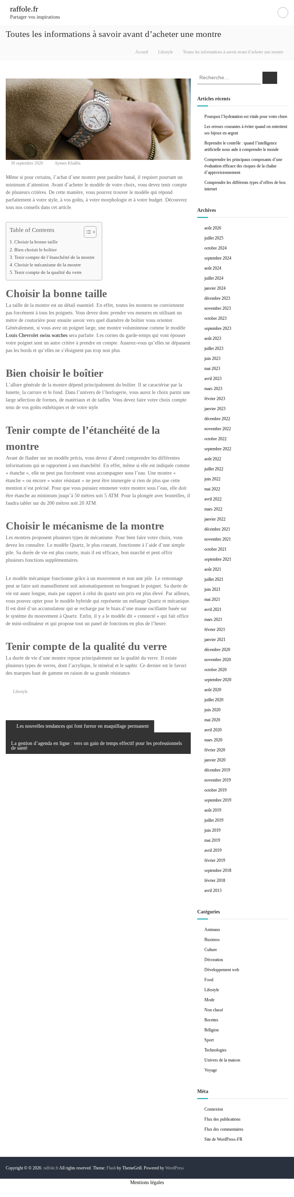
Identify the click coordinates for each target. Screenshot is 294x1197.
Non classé (213, 1009)
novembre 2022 (217, 428)
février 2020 (214, 749)
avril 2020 (213, 729)
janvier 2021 (215, 639)
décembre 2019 (217, 770)
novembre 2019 (217, 780)
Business (212, 939)
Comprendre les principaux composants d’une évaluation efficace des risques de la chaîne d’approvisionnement (243, 166)
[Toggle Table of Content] (87, 232)
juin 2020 (212, 709)
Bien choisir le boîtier (35, 249)
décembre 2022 (217, 418)
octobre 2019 (215, 790)
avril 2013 (213, 890)
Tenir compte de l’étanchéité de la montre (54, 257)
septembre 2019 (217, 800)
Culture (210, 949)
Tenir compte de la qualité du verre (48, 272)
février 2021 (214, 629)
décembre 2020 (217, 649)
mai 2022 (212, 488)
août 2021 (212, 569)
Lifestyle (165, 51)
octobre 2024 (215, 248)
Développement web (221, 969)
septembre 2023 (217, 328)
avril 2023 (213, 378)
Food (208, 979)
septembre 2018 (217, 870)
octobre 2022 (215, 438)
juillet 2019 (213, 820)
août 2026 (212, 228)
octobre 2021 (215, 549)
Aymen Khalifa (67, 163)
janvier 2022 (215, 519)
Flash (111, 1167)
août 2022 (212, 458)
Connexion (213, 1109)
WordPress (174, 1167)
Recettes (211, 1019)
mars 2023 (213, 388)
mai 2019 (212, 840)
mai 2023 (212, 368)
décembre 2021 (217, 529)
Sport (209, 1039)
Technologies (215, 1050)
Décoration (213, 959)
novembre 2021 (217, 539)
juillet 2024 (213, 278)
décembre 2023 (217, 298)
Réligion (211, 1029)
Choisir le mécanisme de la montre (47, 264)
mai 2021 (212, 599)
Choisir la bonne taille (36, 241)
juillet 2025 (213, 238)
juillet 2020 (213, 699)
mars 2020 (213, 739)
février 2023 (214, 398)
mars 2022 (213, 509)
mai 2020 (212, 719)
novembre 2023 (217, 308)
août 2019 (212, 810)
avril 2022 (213, 499)
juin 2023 (212, 358)
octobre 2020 (215, 669)
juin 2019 (212, 830)
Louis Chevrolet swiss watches (36, 335)
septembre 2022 (217, 448)
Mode (209, 999)
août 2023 (212, 338)
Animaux (212, 929)
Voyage (210, 1070)
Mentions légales (147, 1182)
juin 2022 (212, 478)
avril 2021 (213, 609)
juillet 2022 (213, 468)
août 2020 (212, 689)
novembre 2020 (217, 659)
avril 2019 (213, 850)
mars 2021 (213, 619)
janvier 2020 (215, 760)
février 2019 (214, 860)
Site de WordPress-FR (223, 1139)
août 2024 (212, 268)
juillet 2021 (213, 579)
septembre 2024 (217, 258)
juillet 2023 (213, 348)
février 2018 (214, 880)
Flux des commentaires (223, 1129)
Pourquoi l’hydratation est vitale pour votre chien (245, 116)
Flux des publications (222, 1119)
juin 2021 (212, 589)
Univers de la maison (222, 1060)
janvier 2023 (215, 408)
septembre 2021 (217, 559)
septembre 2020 (217, 679)
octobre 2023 (215, 318)
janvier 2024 (215, 288)
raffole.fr (24, 8)
